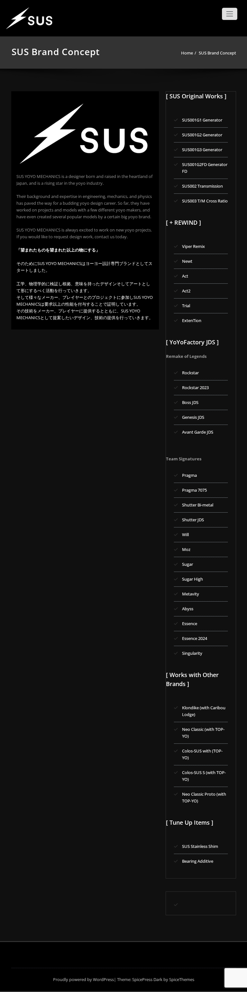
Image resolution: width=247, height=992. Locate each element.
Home (187, 53)
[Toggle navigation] (229, 14)
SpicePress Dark (147, 979)
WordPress (103, 979)
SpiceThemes (181, 979)
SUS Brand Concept (217, 53)
